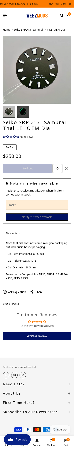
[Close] (69, 4)
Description (13, 233)
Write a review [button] (37, 336)
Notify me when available (37, 217)
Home (6, 29)
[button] (11, 136)
